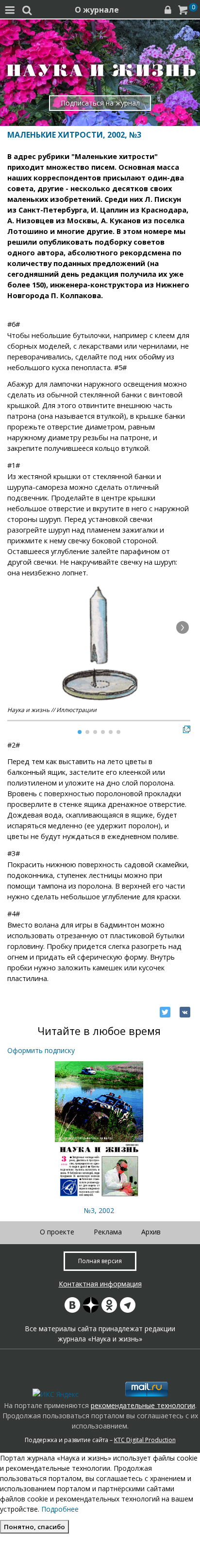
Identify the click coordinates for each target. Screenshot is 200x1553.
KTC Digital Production (145, 1440)
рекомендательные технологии (143, 1405)
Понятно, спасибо (34, 1526)
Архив (151, 1231)
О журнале (97, 9)
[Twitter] (165, 1012)
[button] (182, 627)
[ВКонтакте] (185, 1012)
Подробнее (60, 1509)
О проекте (57, 1231)
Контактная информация (100, 1283)
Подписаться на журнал (100, 102)
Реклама (108, 1231)
